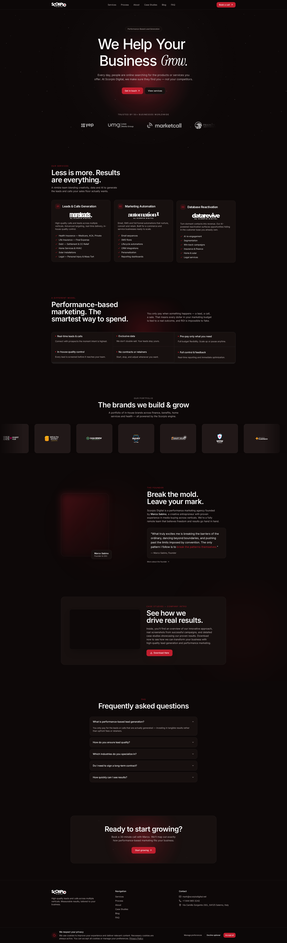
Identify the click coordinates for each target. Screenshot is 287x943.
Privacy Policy (136, 938)
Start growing (142, 850)
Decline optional (213, 935)
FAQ (173, 4)
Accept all (229, 935)
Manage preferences (193, 935)
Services (112, 4)
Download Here (161, 653)
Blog (164, 4)
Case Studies (150, 4)
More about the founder (157, 562)
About (136, 4)
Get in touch (131, 90)
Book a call (224, 4)
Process (125, 4)
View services (155, 90)
